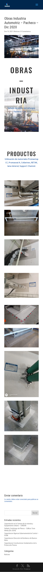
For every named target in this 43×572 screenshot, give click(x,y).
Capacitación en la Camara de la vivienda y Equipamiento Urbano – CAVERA (18, 525)
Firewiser (27, 569)
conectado (23, 499)
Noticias (17, 31)
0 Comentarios (26, 31)
